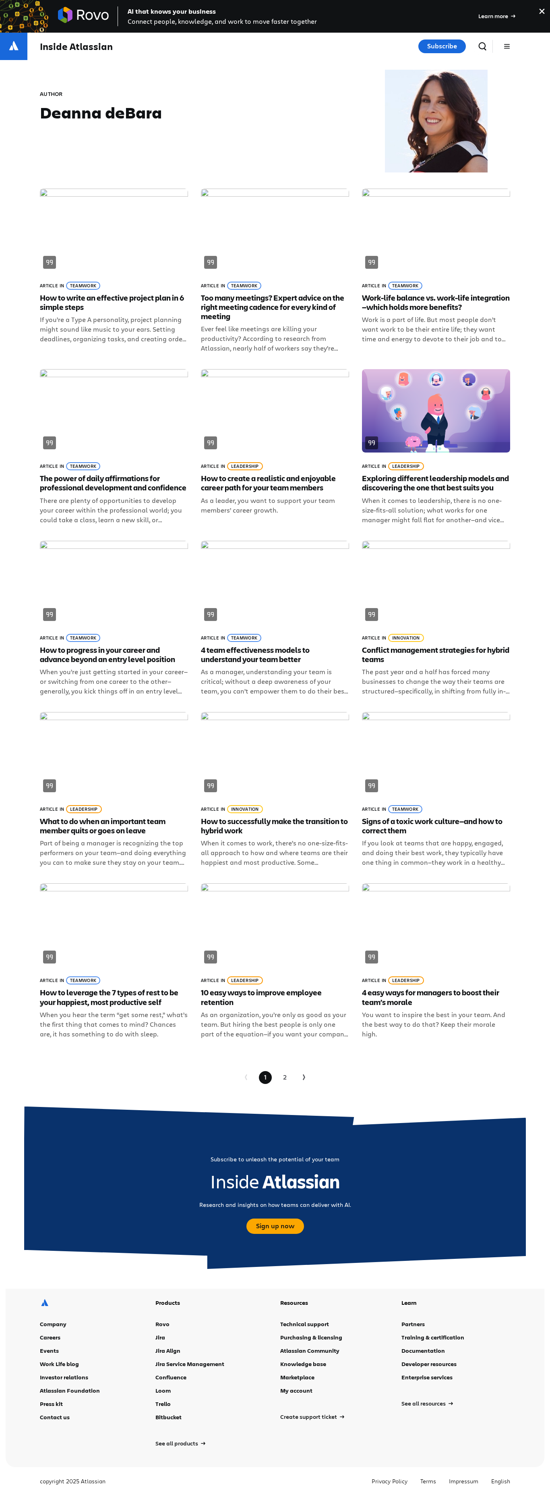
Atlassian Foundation (70, 1390)
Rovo (162, 1324)
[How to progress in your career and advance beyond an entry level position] (114, 618)
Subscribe (442, 46)
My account (296, 1390)
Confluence (170, 1377)
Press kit (51, 1404)
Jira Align (167, 1350)
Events (49, 1350)
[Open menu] (507, 46)
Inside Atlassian (76, 46)
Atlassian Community (309, 1350)
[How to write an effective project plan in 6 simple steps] (114, 271)
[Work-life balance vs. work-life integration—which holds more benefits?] (436, 271)
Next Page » (304, 1077)
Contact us (55, 1417)
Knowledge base (303, 1364)
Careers (50, 1337)
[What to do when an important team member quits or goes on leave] (114, 789)
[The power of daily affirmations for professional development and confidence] (114, 446)
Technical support (304, 1324)
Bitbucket (168, 1417)
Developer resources (429, 1364)
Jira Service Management (189, 1364)
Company (53, 1324)
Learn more (493, 16)
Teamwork (83, 285)
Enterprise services (427, 1377)
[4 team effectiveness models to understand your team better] (275, 618)
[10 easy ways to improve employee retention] (275, 960)
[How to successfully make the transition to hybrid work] (275, 789)
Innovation (406, 638)
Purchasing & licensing (311, 1337)
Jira (160, 1337)
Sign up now (275, 1225)
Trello (163, 1404)
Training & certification (432, 1337)
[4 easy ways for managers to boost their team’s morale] (436, 960)
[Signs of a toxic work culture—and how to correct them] (436, 789)
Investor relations (64, 1377)
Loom (163, 1390)
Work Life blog (59, 1364)
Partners (413, 1324)
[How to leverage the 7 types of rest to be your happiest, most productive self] (114, 960)
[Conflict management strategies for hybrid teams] (436, 618)
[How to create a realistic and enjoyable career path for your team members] (275, 446)
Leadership (245, 466)
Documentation (423, 1350)
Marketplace (297, 1377)
